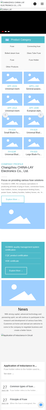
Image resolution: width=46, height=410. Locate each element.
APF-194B (34, 108)
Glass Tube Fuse (34, 53)
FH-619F (12, 152)
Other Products (12, 67)
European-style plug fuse (34, 112)
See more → (9, 374)
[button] (3, 31)
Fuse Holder (34, 60)
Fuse (12, 46)
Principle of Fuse (18, 399)
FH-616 (12, 130)
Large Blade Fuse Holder (34, 155)
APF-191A (12, 108)
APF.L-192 (34, 86)
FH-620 (33, 152)
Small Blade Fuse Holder (12, 133)
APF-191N (12, 86)
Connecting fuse (33, 46)
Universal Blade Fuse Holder (34, 133)
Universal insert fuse (12, 90)
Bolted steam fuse (12, 53)
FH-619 (33, 130)
